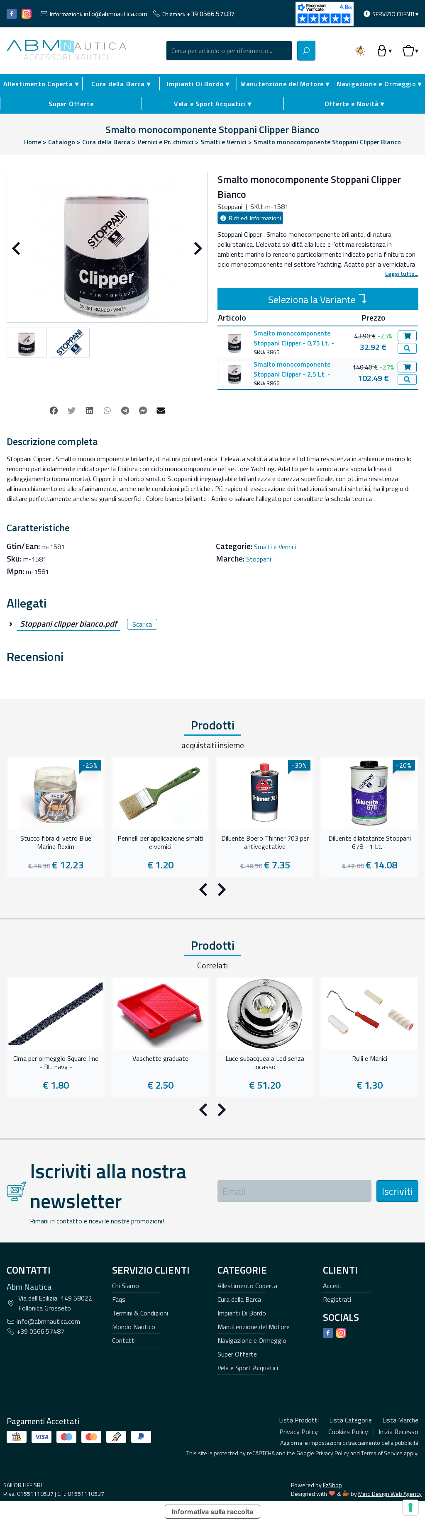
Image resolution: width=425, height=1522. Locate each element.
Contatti (124, 1340)
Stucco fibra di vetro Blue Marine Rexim (55, 842)
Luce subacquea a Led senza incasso (264, 1063)
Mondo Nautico (133, 1327)
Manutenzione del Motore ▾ (285, 84)
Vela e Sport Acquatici (247, 1368)
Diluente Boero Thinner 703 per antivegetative (265, 842)
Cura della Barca (239, 1299)
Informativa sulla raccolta (212, 1511)
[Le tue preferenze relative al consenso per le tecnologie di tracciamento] (410, 1507)
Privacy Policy (332, 1453)
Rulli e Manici (369, 1058)
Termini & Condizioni (140, 1313)
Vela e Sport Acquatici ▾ (213, 104)
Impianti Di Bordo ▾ (198, 84)
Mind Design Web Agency (390, 1493)
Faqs (118, 1299)
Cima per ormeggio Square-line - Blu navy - (55, 1063)
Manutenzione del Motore (253, 1327)
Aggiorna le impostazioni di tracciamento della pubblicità (349, 1442)
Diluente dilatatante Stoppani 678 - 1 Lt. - (369, 842)
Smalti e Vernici (275, 547)
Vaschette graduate (160, 1058)
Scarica (142, 624)
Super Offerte (71, 104)
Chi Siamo (125, 1286)
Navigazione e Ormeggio (251, 1340)
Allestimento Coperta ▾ (41, 84)
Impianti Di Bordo (241, 1313)
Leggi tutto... (401, 273)
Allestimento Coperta (247, 1286)
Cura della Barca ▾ (120, 84)
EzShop (332, 1485)
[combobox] (229, 51)
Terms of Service (382, 1453)
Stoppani (258, 559)
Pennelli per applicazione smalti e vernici (160, 842)
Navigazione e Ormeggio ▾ (379, 84)
